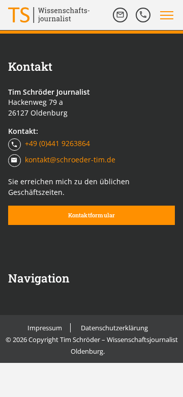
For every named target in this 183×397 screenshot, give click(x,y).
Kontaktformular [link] (91, 215)
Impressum (44, 327)
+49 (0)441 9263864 (57, 144)
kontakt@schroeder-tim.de (70, 159)
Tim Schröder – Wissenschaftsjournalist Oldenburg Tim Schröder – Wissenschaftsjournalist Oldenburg (48, 15)
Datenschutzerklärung (114, 327)
